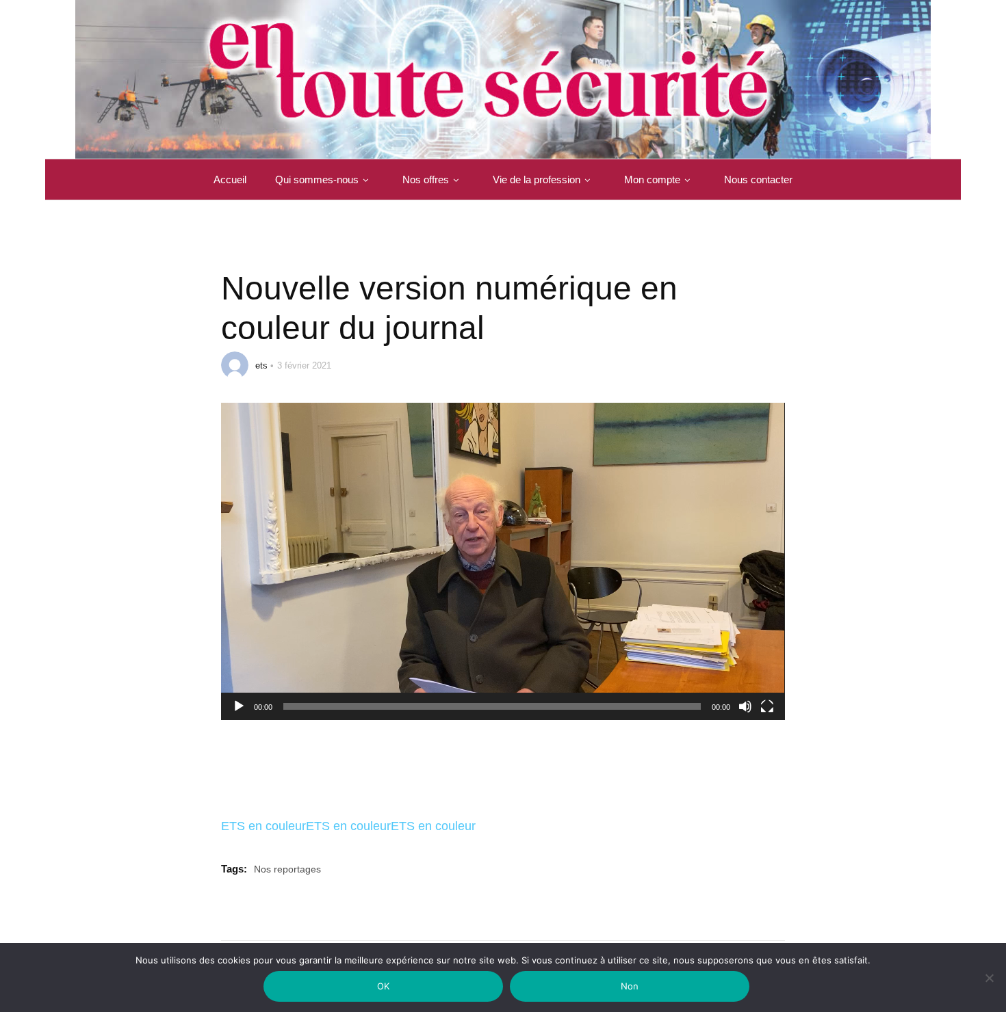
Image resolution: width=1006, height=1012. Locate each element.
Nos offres (425, 179)
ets (261, 365)
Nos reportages (287, 869)
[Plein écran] (767, 715)
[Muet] (745, 715)
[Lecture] (239, 715)
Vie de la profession (536, 179)
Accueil (230, 179)
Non (630, 986)
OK (383, 986)
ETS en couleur (263, 826)
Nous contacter (758, 179)
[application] (502, 561)
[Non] (989, 986)
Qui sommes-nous (317, 179)
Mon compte (652, 179)
